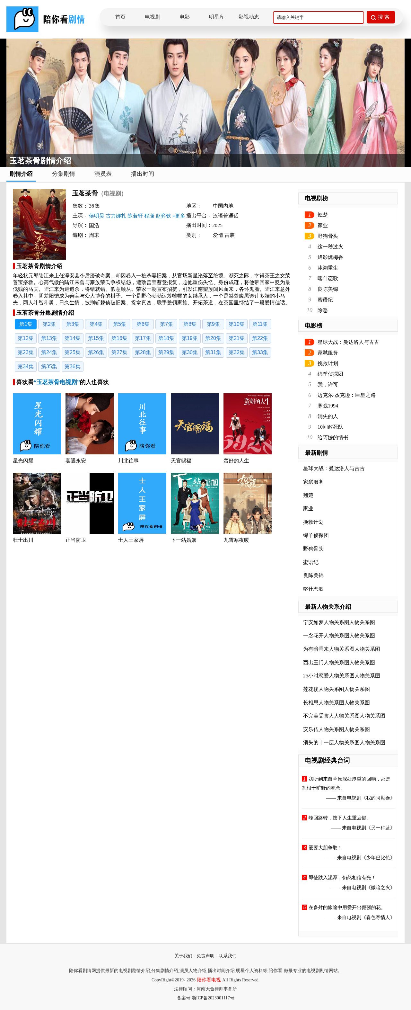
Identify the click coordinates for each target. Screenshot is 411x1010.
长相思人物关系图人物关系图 (336, 702)
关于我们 (183, 955)
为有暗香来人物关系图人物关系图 (341, 649)
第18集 (166, 338)
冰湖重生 (328, 268)
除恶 (323, 310)
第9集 (213, 324)
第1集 (25, 324)
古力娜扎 (116, 216)
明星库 (216, 17)
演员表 (103, 174)
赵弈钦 (163, 216)
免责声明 (205, 955)
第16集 (119, 338)
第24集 (49, 352)
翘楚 (323, 215)
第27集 (119, 352)
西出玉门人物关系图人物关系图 (339, 662)
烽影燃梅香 (330, 257)
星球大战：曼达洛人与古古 (348, 342)
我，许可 (328, 384)
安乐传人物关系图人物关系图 (336, 729)
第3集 (72, 324)
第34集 (26, 366)
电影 (184, 17)
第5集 (119, 324)
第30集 (190, 352)
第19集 (190, 338)
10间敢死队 (330, 427)
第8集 (190, 324)
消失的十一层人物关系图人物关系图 (344, 742)
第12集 (26, 338)
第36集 (73, 366)
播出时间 (142, 174)
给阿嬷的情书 (333, 437)
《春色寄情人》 (378, 917)
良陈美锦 (328, 289)
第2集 (49, 324)
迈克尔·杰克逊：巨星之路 (347, 395)
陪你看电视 (209, 979)
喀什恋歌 (328, 278)
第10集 (237, 324)
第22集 (260, 338)
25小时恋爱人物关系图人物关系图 (341, 675)
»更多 (178, 216)
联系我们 (228, 955)
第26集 (96, 352)
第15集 (96, 338)
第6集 (143, 324)
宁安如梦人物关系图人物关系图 (339, 622)
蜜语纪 (325, 299)
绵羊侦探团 (330, 374)
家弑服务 (328, 352)
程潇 (149, 216)
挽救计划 (328, 363)
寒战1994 (328, 405)
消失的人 (328, 416)
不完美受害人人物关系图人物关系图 (344, 716)
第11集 (260, 324)
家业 (323, 225)
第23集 (26, 352)
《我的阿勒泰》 (378, 797)
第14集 (73, 338)
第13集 (49, 338)
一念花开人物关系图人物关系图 (339, 635)
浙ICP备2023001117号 (213, 998)
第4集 (96, 324)
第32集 (237, 352)
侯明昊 (96, 216)
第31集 (213, 352)
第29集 (166, 352)
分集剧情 (63, 174)
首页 (120, 17)
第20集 (213, 338)
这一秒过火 (330, 246)
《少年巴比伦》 (378, 857)
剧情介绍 (21, 174)
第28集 (143, 352)
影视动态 (249, 17)
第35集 (49, 366)
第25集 (73, 352)
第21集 (237, 338)
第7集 (166, 324)
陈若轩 (135, 216)
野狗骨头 (328, 236)
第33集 (260, 352)
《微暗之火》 (380, 887)
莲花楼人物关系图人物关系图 (336, 689)
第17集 (143, 338)
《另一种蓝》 (380, 827)
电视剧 (152, 17)
